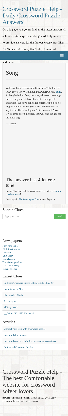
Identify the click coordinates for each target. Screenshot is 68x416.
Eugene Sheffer (9, 269)
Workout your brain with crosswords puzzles (24, 329)
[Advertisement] (33, 150)
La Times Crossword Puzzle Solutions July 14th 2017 (29, 283)
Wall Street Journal (11, 249)
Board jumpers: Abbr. (14, 289)
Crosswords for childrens (15, 335)
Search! (59, 216)
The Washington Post (28, 199)
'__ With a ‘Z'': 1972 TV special (19, 313)
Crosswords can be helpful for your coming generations (30, 341)
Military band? (10, 307)
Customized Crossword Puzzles (18, 347)
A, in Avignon (10, 301)
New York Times (10, 246)
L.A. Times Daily (10, 265)
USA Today (7, 256)
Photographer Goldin (13, 295)
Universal (6, 252)
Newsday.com (8, 259)
